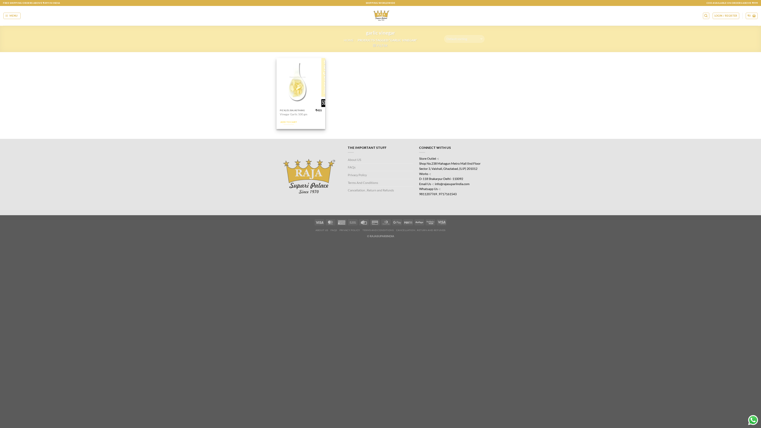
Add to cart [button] (288, 122)
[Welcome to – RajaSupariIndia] (380, 16)
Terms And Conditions (363, 182)
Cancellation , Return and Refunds (371, 190)
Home (349, 40)
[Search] (706, 16)
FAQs (352, 167)
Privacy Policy (357, 175)
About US (354, 159)
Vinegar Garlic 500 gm (293, 114)
